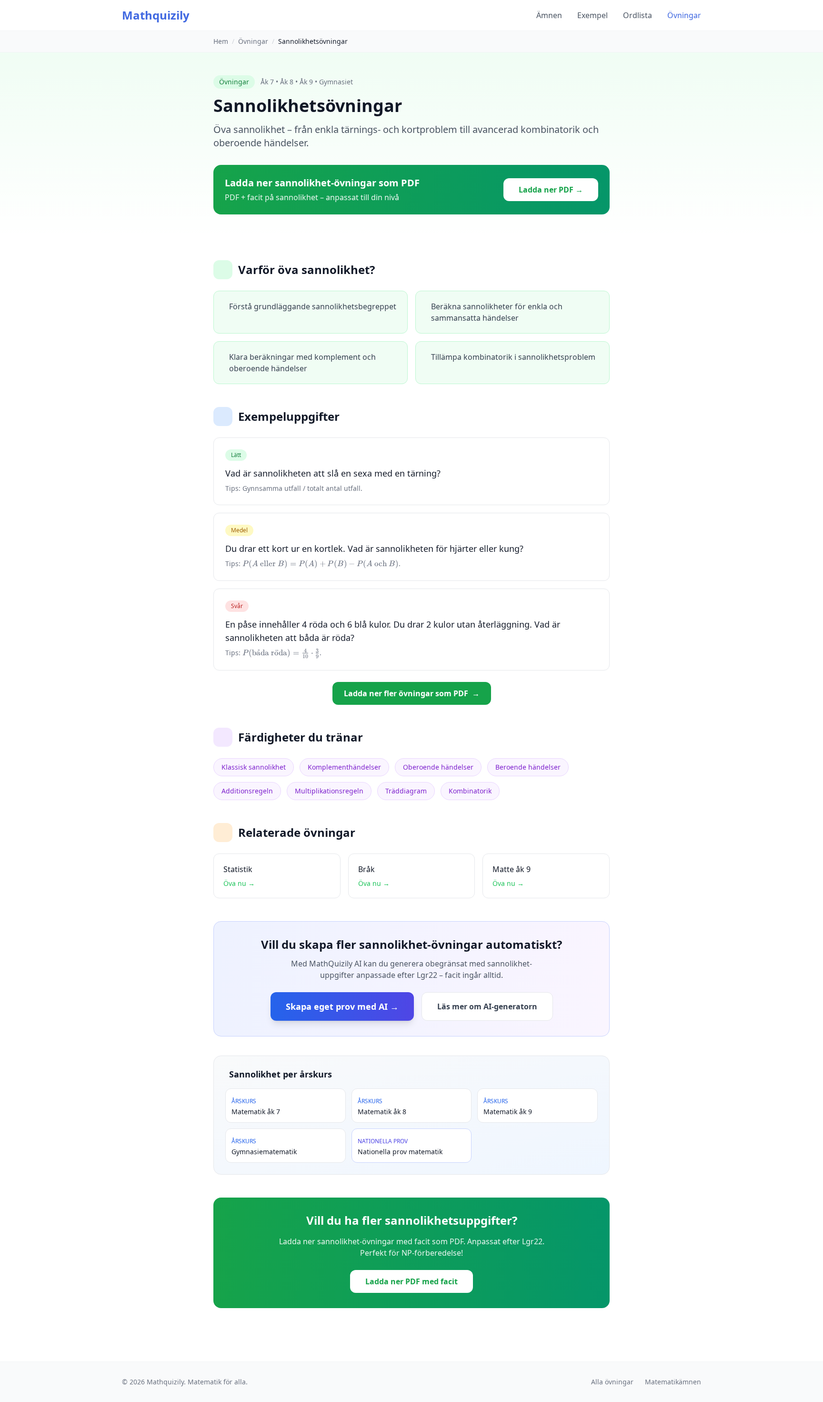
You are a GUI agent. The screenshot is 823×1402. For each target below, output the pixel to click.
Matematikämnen (673, 1381)
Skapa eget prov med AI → (342, 1006)
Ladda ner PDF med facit (411, 1281)
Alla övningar (612, 1381)
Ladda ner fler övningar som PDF (412, 693)
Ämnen (549, 15)
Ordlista (637, 15)
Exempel (592, 15)
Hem (220, 41)
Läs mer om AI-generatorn (487, 1006)
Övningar (684, 15)
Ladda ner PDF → (551, 189)
